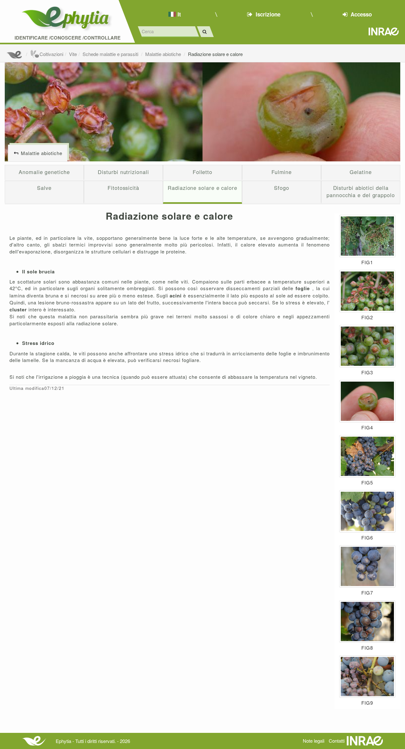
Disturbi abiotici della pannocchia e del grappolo (361, 191)
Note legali (313, 740)
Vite (73, 54)
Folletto (202, 172)
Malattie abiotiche (163, 54)
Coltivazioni (51, 54)
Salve (44, 187)
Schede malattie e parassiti (111, 54)
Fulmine (281, 172)
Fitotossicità (123, 187)
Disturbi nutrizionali (123, 172)
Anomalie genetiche (44, 172)
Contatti (337, 740)
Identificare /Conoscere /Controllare (68, 37)
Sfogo (281, 187)
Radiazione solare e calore (215, 54)
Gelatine (360, 172)
